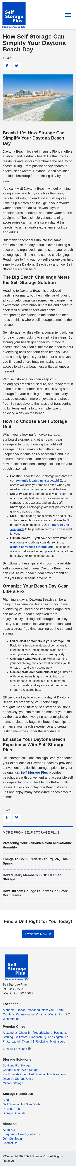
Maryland (34, 1010)
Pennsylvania (25, 1014)
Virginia (41, 1014)
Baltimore (21, 1037)
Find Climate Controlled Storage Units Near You (34, 1074)
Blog (6, 1099)
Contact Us (10, 1143)
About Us (9, 1129)
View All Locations (15, 1048)
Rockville (42, 1041)
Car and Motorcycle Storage (21, 1069)
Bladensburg (37, 1037)
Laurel (15, 1041)
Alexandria (10, 1032)
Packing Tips (11, 1108)
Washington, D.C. (59, 1014)
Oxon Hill (28, 1041)
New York (48, 1010)
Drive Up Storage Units (18, 1078)
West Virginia (11, 1018)
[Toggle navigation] (68, 14)
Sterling (8, 1037)
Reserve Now (36, 934)
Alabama (9, 1010)
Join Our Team (12, 1138)
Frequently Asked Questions (21, 1134)
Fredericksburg (42, 1032)
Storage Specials (14, 1113)
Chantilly (24, 1032)
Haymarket (61, 1032)
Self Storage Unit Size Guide (21, 1104)
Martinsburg (57, 1041)
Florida (21, 1010)
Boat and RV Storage (17, 1065)
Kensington (55, 1037)
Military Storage (13, 1083)
